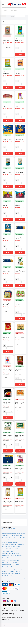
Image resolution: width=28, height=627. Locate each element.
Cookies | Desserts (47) (16, 535)
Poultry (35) (21, 544)
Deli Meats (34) (12, 537)
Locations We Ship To (17, 617)
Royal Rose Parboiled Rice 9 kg (19, 370)
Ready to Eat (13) (17, 546)
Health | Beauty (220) (7, 562)
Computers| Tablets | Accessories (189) (11, 553)
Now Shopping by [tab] (7, 522)
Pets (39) (18, 571)
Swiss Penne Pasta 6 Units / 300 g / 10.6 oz (8, 337)
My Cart (8, 610)
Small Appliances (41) (7, 575)
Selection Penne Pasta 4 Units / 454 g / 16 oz (7, 469)
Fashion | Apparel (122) (16, 555)
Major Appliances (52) (7, 566)
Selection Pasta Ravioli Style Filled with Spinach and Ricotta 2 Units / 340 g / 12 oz (20, 436)
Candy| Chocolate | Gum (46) (9, 533)
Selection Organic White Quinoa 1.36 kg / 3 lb (7, 436)
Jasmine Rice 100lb (19, 501)
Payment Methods (6, 617)
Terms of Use (5, 614)
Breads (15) (13, 528)
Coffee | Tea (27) (6, 535)
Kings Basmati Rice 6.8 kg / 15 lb (20, 105)
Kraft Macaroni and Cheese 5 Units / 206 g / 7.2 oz (19, 138)
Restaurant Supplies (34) (8, 573)
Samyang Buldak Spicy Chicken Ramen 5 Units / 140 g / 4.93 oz (7, 403)
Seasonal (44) (18, 573)
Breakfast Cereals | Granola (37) (9, 531)
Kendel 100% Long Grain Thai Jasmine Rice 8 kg (7, 370)
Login (3, 610)
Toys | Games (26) (21, 578)
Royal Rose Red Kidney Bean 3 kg (7, 204)
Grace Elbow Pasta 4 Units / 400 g (19, 72)
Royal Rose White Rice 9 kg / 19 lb (7, 237)
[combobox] (14, 10)
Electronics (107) (6, 555)
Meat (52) (15, 542)
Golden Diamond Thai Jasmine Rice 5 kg (19, 39)
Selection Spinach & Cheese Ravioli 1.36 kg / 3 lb (20, 270)
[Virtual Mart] (14, 4)
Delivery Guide (5, 619)
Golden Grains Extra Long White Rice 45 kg (8, 72)
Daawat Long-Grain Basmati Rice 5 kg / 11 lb (7, 39)
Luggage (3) (17, 564)
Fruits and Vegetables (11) (17, 540)
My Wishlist (21, 610)
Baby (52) (13, 551)
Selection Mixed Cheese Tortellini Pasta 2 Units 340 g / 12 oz (19, 403)
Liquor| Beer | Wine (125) (8, 564)
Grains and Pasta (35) (7, 542)
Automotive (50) (6, 551)
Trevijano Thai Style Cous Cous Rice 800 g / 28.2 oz (7, 502)
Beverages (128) (6, 528)
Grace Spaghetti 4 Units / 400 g (7, 105)
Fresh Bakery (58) (21, 537)
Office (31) (19, 569)
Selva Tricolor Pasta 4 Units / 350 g (19, 304)
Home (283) (16, 562)
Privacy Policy (13, 614)
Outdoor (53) (12, 571)
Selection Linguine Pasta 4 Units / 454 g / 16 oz (20, 237)
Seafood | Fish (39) (6, 549)
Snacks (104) (15, 549)
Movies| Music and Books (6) (8, 569)
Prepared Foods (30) (7, 546)
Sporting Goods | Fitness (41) (9, 578)
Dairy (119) (5, 537)
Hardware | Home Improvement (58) (10, 560)
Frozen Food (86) (6, 540)
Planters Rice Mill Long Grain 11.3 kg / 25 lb (7, 171)
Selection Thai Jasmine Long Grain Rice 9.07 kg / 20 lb (20, 469)
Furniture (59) (5, 557)
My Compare (14, 610)
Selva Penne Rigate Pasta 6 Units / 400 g (7, 304)
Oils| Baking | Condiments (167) (9, 544)
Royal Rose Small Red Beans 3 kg (19, 204)
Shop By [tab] (3, 16)
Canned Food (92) (21, 533)
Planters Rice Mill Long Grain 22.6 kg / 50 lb (19, 171)
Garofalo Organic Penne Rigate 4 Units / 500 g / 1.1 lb (20, 337)
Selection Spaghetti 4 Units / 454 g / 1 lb (7, 270)
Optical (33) (5, 571)
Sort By (13, 16)
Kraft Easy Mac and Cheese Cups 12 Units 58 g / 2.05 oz (7, 138)
